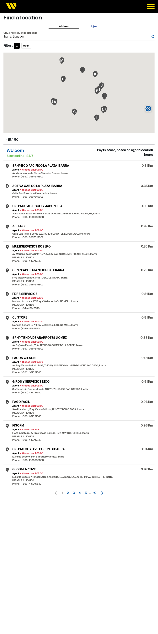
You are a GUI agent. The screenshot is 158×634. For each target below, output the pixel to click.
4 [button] (80, 493)
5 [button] (86, 493)
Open (26, 45)
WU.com (15, 150)
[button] (101, 492)
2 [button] (68, 493)
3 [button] (74, 493)
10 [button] (94, 493)
